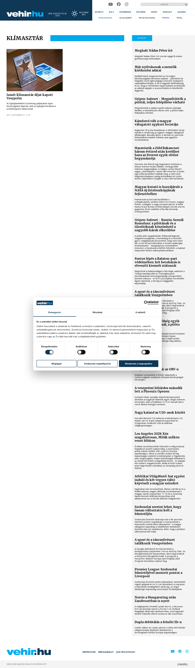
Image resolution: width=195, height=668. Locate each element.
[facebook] (119, 4)
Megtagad (56, 363)
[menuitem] (99, 12)
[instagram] (126, 4)
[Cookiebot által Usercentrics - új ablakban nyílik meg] (146, 303)
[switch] (81, 352)
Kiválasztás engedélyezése (97, 363)
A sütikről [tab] (140, 312)
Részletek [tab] (97, 312)
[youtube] (110, 4)
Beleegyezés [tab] (54, 312)
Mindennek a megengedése (138, 363)
